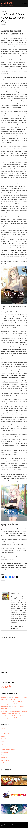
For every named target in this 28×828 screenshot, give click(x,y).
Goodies (3, 736)
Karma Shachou (5, 711)
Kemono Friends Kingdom (8, 749)
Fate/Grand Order (5, 733)
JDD (2, 744)
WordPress (24, 824)
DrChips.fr (6, 2)
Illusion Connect (5, 739)
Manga (2, 755)
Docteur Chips (4, 697)
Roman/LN (3, 11)
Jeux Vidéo (4, 747)
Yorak (20, 42)
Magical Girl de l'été (6, 752)
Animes (3, 728)
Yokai (2, 763)
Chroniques (4, 731)
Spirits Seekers (5, 760)
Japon (2, 741)
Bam (3, 825)
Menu (25, 3)
